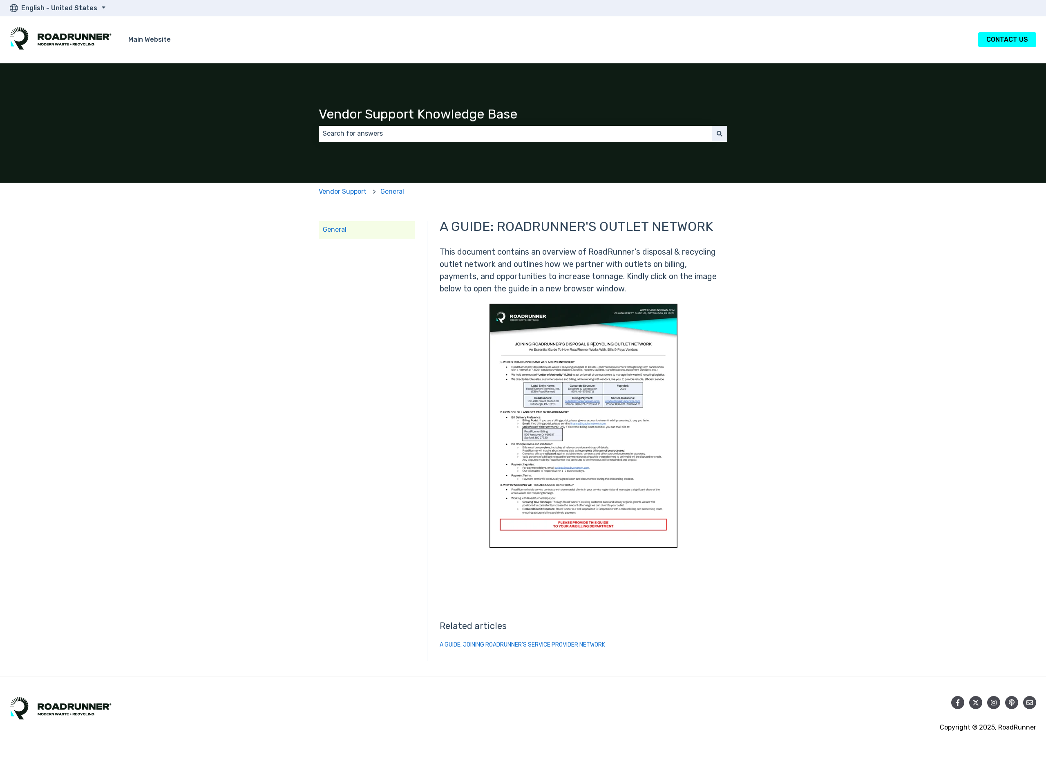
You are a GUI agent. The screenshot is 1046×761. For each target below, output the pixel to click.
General (392, 191)
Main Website (149, 39)
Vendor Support (343, 191)
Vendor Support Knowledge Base (418, 114)
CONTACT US (1007, 39)
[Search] (719, 133)
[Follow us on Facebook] (957, 702)
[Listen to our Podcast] (1011, 702)
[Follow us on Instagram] (993, 702)
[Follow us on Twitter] (975, 702)
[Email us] (1029, 702)
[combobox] (515, 133)
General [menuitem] (334, 229)
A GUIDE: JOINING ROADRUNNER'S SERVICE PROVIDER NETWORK (522, 644)
